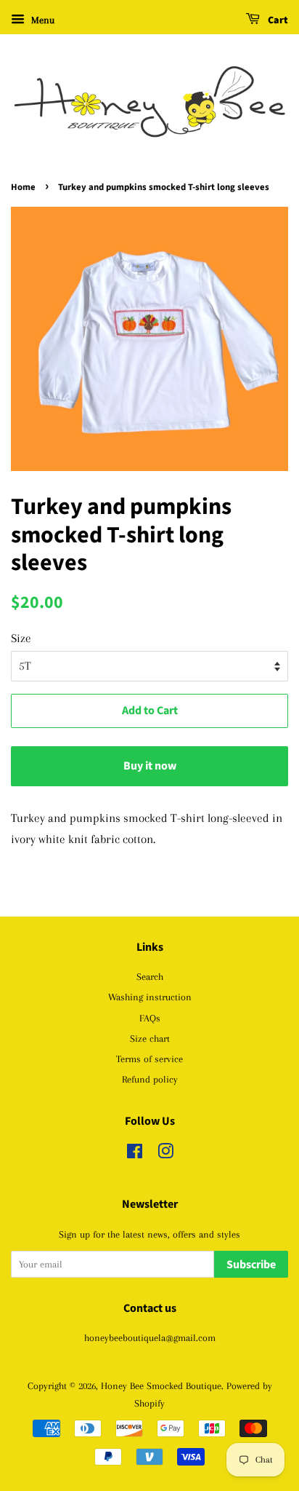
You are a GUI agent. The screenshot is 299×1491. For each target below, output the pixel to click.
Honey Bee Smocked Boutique (161, 1385)
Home (23, 187)
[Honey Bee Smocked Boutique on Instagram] (165, 1154)
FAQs (149, 1018)
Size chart (150, 1038)
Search (149, 976)
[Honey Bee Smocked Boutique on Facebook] (134, 1154)
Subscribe (251, 1265)
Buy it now (149, 766)
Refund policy (150, 1079)
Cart (277, 20)
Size (21, 638)
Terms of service (149, 1058)
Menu (41, 20)
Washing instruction (150, 996)
